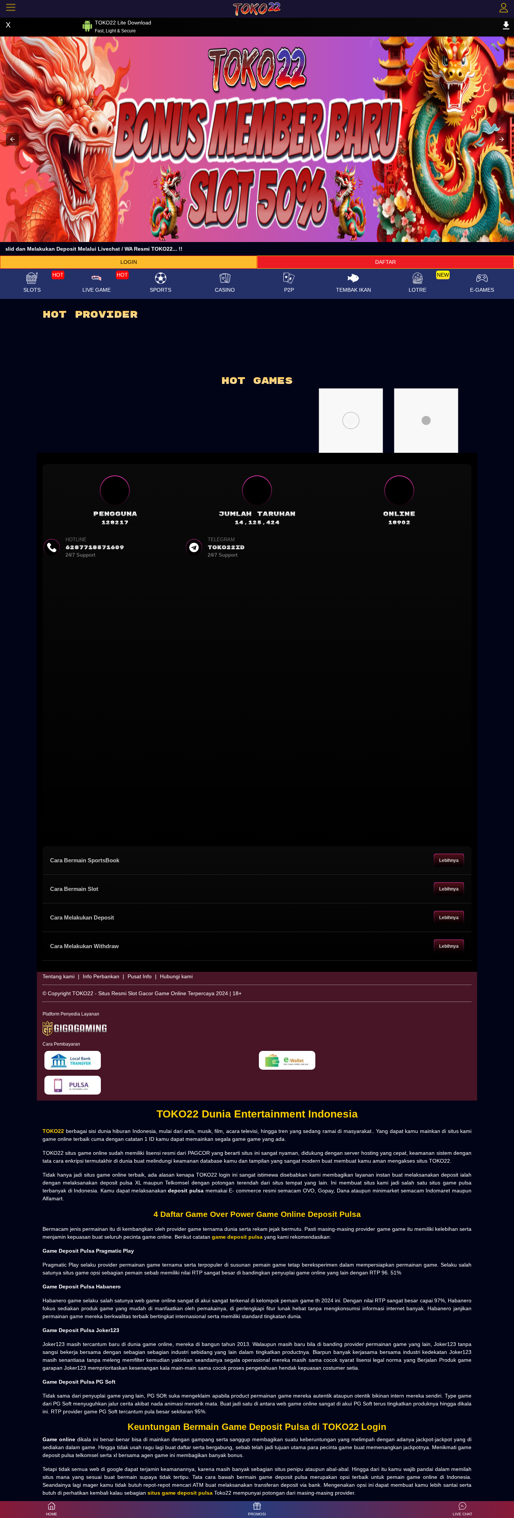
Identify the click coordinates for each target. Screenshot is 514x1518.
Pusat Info (140, 976)
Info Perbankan (101, 976)
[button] (12, 139)
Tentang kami (59, 976)
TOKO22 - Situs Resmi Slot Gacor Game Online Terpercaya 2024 (150, 993)
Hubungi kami (176, 976)
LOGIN (128, 262)
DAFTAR (385, 262)
